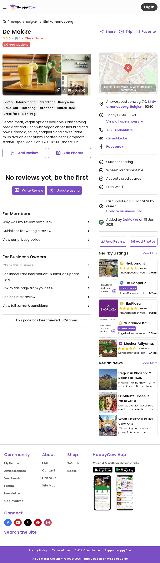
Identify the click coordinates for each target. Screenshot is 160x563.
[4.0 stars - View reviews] (127, 348)
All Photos (74, 90)
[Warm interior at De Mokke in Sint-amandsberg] (76, 64)
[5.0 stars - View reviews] (128, 268)
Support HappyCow (118, 550)
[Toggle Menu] (4, 7)
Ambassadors (15, 471)
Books (72, 471)
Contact (48, 470)
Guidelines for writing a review (26, 230)
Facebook (114, 146)
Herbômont (135, 263)
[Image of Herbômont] (108, 268)
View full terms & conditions (25, 305)
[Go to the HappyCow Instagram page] (48, 522)
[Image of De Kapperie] (108, 288)
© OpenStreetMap (141, 87)
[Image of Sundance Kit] (108, 328)
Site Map (49, 485)
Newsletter (12, 493)
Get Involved (14, 501)
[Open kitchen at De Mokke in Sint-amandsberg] (76, 85)
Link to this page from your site (27, 288)
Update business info (124, 211)
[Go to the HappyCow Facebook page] (8, 522)
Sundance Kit (135, 323)
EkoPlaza (133, 303)
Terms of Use (61, 550)
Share (111, 31)
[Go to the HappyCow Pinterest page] (38, 522)
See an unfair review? (19, 297)
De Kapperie (135, 283)
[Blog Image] (108, 379)
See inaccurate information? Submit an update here (40, 277)
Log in (149, 7)
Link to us (49, 478)
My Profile (11, 463)
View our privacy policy (21, 239)
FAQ (45, 463)
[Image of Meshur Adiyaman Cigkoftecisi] (108, 348)
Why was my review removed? (27, 222)
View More (150, 253)
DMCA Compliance (87, 550)
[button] (128, 69)
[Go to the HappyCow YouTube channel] (18, 522)
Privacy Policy (38, 550)
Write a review (127, 288)
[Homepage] (23, 7)
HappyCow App (109, 455)
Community (17, 455)
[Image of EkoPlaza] (108, 308)
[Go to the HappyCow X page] (28, 522)
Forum (9, 486)
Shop (72, 455)
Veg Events (12, 478)
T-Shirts (73, 463)
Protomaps (121, 87)
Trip (129, 31)
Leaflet (108, 87)
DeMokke (130, 219)
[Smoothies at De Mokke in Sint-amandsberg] (31, 74)
